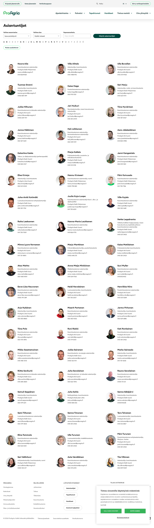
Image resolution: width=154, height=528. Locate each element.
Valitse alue (37, 32)
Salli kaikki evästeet (111, 511)
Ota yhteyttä (7, 496)
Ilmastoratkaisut (39, 508)
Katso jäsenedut (30, 4)
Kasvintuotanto (39, 500)
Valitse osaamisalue (10, 32)
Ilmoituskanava (77, 518)
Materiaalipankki (9, 500)
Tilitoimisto (37, 496)
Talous (36, 491)
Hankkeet (108, 13)
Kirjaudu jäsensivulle (12, 4)
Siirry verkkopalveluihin (140, 4)
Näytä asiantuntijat (107, 36)
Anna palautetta (9, 504)
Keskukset (6, 491)
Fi (123, 4)
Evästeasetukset (123, 517)
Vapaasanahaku (69, 32)
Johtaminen (37, 487)
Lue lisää (103, 505)
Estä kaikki (135, 511)
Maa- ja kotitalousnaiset (11, 508)
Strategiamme (8, 487)
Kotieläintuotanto (39, 504)
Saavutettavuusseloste (61, 518)
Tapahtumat (94, 13)
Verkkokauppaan (45, 4)
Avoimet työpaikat (72, 508)
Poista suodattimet (11, 48)
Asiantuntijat (70, 488)
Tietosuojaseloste (43, 518)
